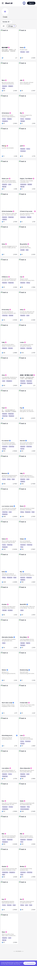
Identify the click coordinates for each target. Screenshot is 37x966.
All (3, 26)
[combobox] (6, 21)
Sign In (31, 3)
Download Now (31, 963)
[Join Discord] (24, 3)
